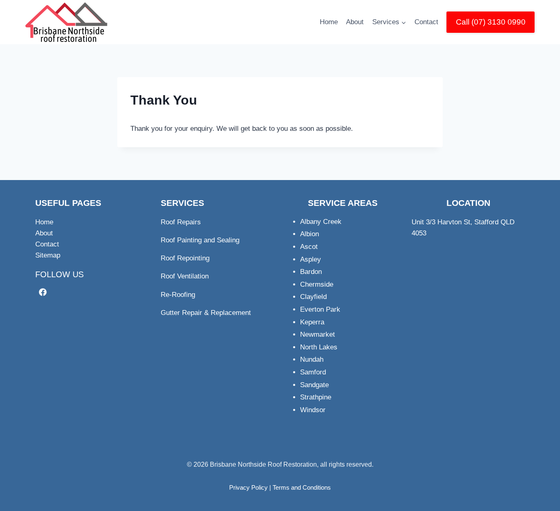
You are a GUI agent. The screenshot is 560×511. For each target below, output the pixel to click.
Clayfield (313, 297)
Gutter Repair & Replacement (206, 313)
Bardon (311, 272)
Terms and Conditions (302, 487)
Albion (309, 234)
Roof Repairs (181, 222)
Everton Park (320, 309)
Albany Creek (320, 222)
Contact (426, 22)
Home (329, 22)
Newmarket (317, 334)
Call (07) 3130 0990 (491, 22)
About (355, 22)
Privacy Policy (248, 487)
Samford (313, 372)
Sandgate (314, 385)
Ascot (309, 247)
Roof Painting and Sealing (200, 240)
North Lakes (318, 347)
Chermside (316, 284)
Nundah (311, 359)
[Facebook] (42, 292)
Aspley (310, 259)
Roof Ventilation (185, 276)
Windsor (313, 410)
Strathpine (315, 397)
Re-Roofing (178, 295)
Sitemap (47, 255)
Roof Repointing (185, 258)
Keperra (312, 322)
